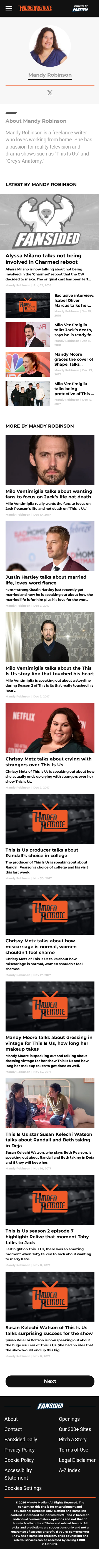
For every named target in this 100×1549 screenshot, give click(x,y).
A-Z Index (69, 1470)
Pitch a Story (73, 1439)
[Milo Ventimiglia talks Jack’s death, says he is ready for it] (50, 334)
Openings (69, 1419)
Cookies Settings (23, 1488)
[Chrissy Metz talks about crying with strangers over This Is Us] (50, 746)
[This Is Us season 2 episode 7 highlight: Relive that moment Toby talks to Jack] (50, 1221)
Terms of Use (73, 1450)
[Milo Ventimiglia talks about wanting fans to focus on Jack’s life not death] (50, 476)
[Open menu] (9, 8)
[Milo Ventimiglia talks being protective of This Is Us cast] (50, 393)
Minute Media (37, 1502)
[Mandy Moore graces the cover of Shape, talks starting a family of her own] (50, 364)
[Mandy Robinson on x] (50, 93)
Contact (13, 1429)
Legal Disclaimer (77, 1460)
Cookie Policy (19, 1460)
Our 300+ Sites (75, 1429)
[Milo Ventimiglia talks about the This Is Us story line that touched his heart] (50, 655)
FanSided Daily (20, 1439)
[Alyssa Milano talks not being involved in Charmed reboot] (50, 240)
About (11, 1419)
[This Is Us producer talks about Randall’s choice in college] (50, 837)
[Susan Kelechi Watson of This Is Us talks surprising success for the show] (50, 1315)
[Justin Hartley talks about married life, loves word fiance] (50, 564)
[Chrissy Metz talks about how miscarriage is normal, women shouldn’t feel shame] (50, 931)
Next (50, 1381)
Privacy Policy (19, 1450)
